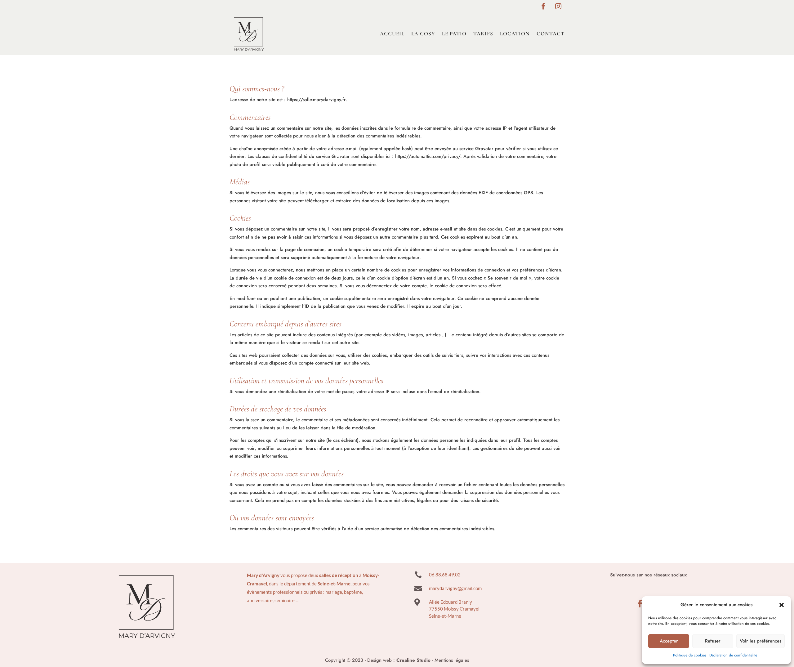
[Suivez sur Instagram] (558, 6)
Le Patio (454, 33)
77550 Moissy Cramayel (454, 608)
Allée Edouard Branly (450, 602)
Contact (550, 33)
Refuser (712, 641)
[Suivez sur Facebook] (543, 6)
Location (515, 33)
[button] (781, 605)
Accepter (669, 641)
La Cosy (423, 33)
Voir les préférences (760, 641)
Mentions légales (452, 660)
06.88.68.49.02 (445, 574)
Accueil (392, 33)
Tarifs (483, 33)
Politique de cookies (689, 655)
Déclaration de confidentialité (733, 655)
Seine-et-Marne (445, 616)
